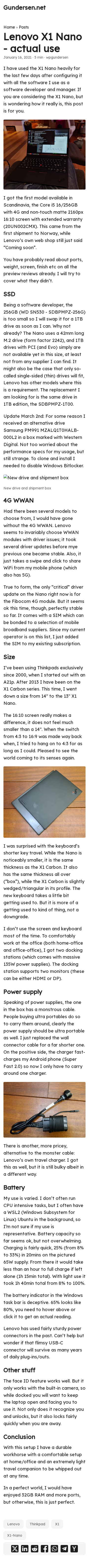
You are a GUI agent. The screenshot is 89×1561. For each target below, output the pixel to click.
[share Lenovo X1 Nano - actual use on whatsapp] (54, 1548)
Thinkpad (37, 1524)
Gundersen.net (24, 7)
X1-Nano (14, 1535)
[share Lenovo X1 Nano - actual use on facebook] (44, 1548)
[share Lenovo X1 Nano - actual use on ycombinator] (74, 1548)
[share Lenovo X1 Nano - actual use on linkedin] (24, 1548)
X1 (57, 1524)
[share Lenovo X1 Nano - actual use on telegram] (64, 1548)
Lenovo (13, 1524)
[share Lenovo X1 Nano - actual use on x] (15, 1548)
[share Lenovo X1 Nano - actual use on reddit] (34, 1548)
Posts (24, 27)
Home (9, 27)
